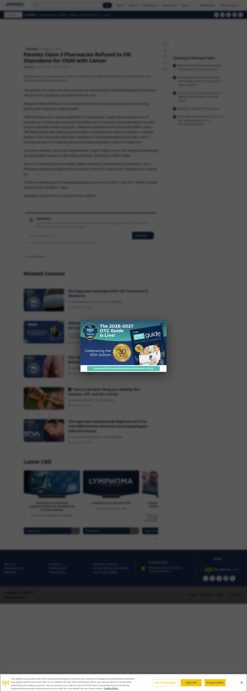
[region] (123, 683)
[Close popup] (162, 324)
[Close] (241, 682)
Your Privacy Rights (165, 682)
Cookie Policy (111, 688)
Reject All (191, 682)
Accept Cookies (215, 682)
